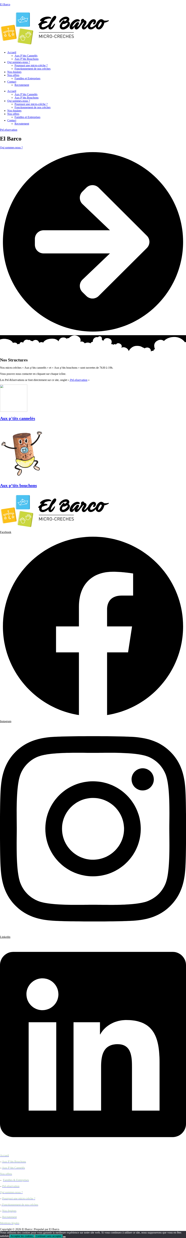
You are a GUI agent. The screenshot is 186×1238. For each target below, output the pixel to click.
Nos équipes (14, 71)
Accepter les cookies (22, 1236)
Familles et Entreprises (27, 78)
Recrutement (22, 84)
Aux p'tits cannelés (17, 418)
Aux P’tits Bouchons (27, 58)
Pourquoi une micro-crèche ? (31, 65)
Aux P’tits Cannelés (26, 55)
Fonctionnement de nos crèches (32, 68)
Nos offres (13, 75)
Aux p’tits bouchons (18, 485)
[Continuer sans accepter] (64, 1236)
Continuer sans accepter (48, 1236)
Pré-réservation (78, 379)
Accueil (11, 52)
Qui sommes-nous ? (18, 62)
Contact (11, 81)
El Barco (5, 4)
